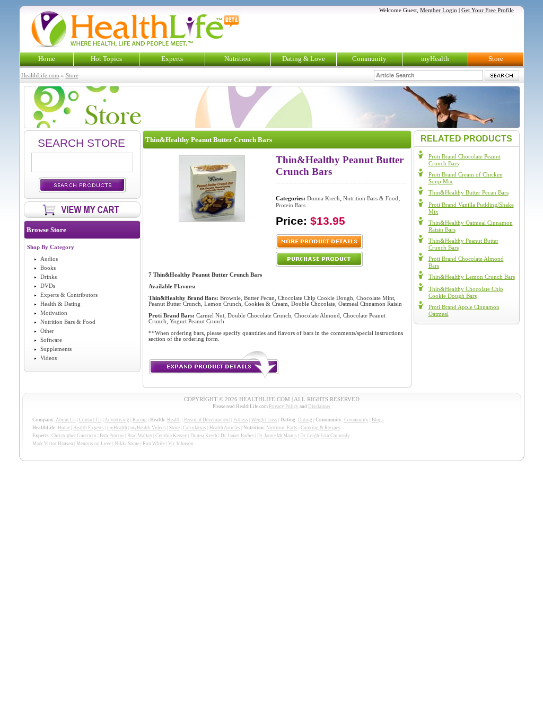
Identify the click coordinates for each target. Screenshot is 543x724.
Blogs (378, 419)
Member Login (438, 10)
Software (51, 340)
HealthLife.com (40, 75)
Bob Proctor (112, 435)
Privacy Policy (284, 406)
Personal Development (207, 419)
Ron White (154, 443)
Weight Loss (264, 419)
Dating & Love (303, 59)
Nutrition (237, 59)
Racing (140, 419)
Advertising (116, 419)
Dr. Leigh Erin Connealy (325, 435)
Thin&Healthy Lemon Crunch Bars (471, 277)
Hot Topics (106, 59)
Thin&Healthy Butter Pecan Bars (468, 193)
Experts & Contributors (69, 295)
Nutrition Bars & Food (67, 322)
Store (495, 59)
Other (47, 331)
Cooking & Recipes (320, 427)
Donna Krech (323, 198)
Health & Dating (60, 304)
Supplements (56, 349)
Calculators (194, 427)
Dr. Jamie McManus (277, 435)
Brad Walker (139, 435)
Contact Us (90, 419)
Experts (172, 59)
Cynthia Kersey (171, 435)
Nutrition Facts (281, 427)
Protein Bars (290, 205)
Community (369, 59)
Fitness (240, 419)
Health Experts (88, 427)
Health (174, 419)
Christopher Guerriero (74, 435)
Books (48, 268)
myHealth (435, 59)
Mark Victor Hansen (52, 443)
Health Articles (224, 427)
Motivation (53, 313)
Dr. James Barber (237, 435)
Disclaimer (319, 406)
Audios (49, 259)
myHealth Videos (148, 427)
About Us (66, 419)
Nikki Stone (127, 443)
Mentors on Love (93, 443)
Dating (305, 419)
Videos (48, 358)
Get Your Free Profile (487, 10)
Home (46, 59)
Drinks (48, 277)
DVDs (47, 286)
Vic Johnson (181, 443)
